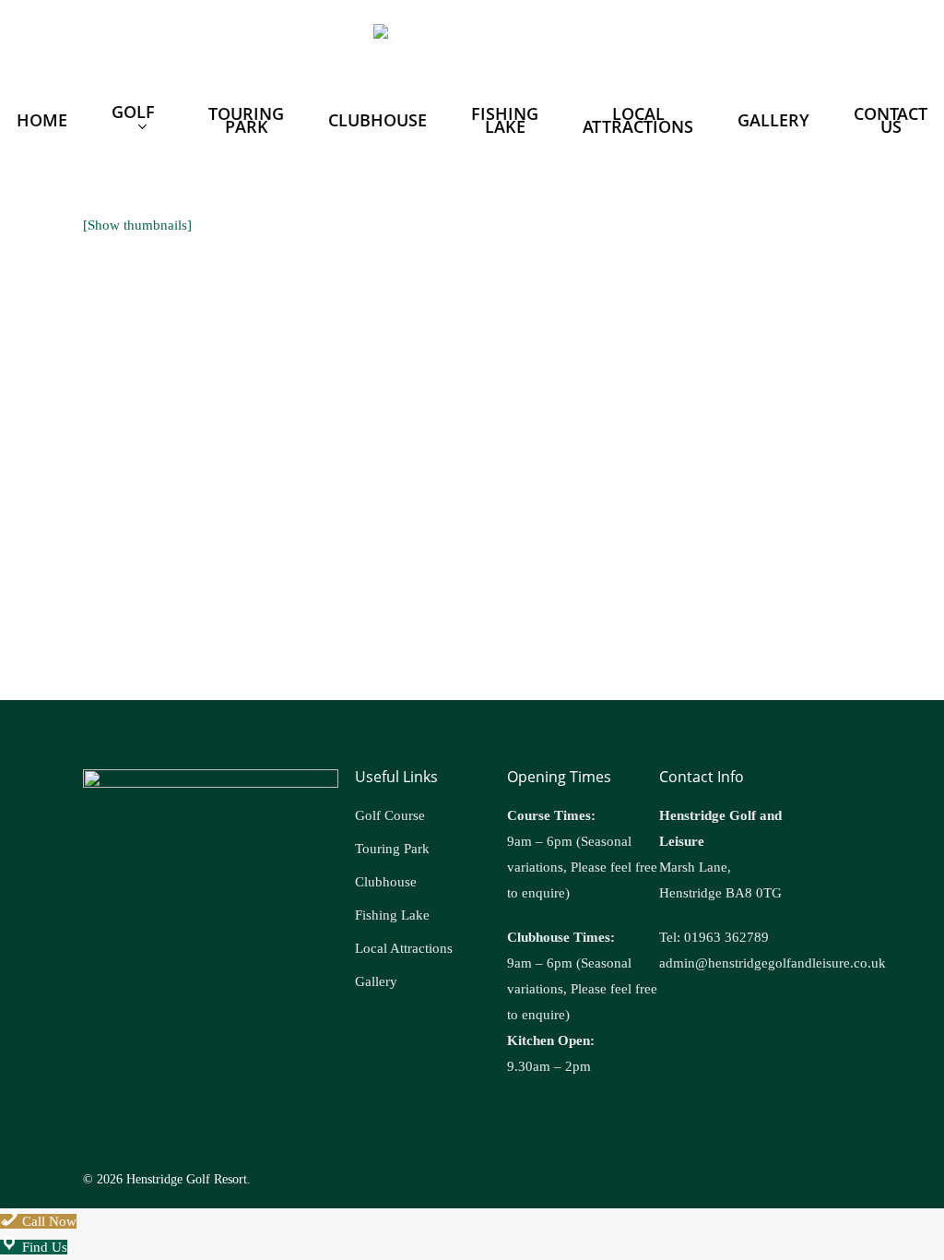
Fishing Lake (392, 915)
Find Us (42, 1247)
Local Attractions (404, 948)
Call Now (47, 1221)
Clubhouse (386, 881)
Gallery (376, 981)
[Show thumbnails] (137, 225)
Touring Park (392, 848)
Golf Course (390, 815)
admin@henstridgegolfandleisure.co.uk (772, 963)
